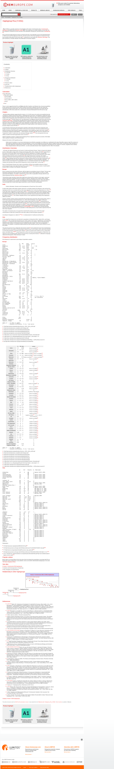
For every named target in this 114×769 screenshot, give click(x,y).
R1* (22, 215)
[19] (14, 231)
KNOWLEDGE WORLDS (58, 10)
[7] (28, 134)
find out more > (28, 754)
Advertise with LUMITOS (71, 747)
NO (52, 585)
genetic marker (19, 30)
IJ (44, 584)
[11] (31, 165)
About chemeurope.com (33, 747)
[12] (25, 174)
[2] (11, 119)
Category (5, 698)
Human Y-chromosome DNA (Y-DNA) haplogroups (42, 574)
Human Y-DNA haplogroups (13, 698)
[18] (7, 220)
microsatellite (27, 206)
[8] (43, 151)
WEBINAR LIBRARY (45, 10)
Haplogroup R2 (16, 595)
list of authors (59, 701)
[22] (33, 549)
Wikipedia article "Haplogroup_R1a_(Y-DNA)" (46, 701)
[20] (15, 231)
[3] (18, 125)
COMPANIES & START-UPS (21, 10)
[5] (33, 132)
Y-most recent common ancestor (32, 576)
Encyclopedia (8, 17)
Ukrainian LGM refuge (43, 37)
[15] (39, 201)
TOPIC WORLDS (71, 10)
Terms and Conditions (33, 767)
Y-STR (32, 206)
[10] (44, 161)
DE (33, 581)
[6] (34, 132)
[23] (13, 554)
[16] (26, 203)
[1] (12, 195)
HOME (3, 10)
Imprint (24, 767)
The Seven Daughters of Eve (9, 561)
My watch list (54, 14)
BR (33, 579)
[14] (27, 191)
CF (42, 581)
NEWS (10, 10)
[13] (50, 189)
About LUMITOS (50, 747)
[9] (49, 158)
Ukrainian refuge (18, 175)
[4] (48, 130)
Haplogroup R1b (22, 592)
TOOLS (80, 10)
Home (3, 17)
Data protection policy (44, 767)
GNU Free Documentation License (21, 701)
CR (37, 580)
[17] (43, 212)
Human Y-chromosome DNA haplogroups (12, 566)
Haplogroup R (5, 593)
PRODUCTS (34, 10)
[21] (37, 347)
